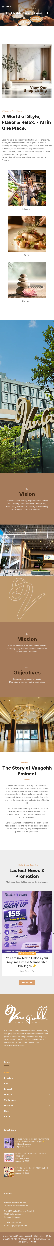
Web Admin (25, 971)
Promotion (29, 953)
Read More (27, 982)
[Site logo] (27, 6)
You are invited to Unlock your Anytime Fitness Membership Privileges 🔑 (27, 962)
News (22, 953)
